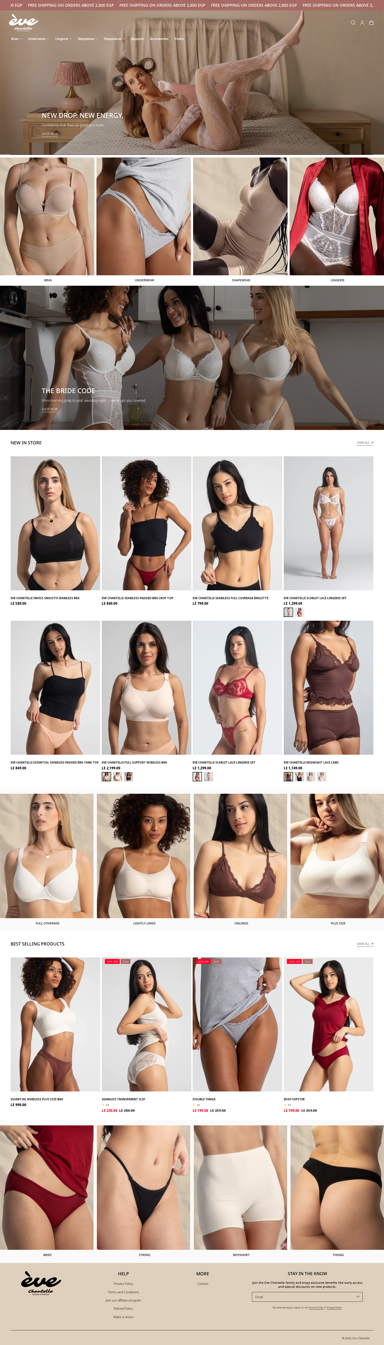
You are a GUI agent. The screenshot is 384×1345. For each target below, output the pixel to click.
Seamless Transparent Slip (123, 1099)
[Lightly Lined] (143, 856)
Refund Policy (123, 1308)
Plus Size (338, 923)
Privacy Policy (123, 1283)
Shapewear (241, 280)
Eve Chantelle (361, 1338)
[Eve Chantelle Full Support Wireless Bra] (146, 686)
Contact (202, 1283)
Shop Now (50, 134)
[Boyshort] (240, 1187)
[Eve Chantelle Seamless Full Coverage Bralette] (237, 522)
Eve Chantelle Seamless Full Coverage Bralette (230, 598)
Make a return (124, 1316)
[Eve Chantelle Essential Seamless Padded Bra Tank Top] (55, 686)
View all (363, 443)
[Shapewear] (240, 216)
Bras (48, 280)
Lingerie (338, 280)
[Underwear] (143, 216)
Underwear (144, 280)
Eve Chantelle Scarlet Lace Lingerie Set (315, 598)
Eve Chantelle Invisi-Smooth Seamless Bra (45, 598)
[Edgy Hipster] (328, 1023)
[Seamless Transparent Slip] (146, 1023)
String (144, 1255)
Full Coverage (48, 923)
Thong (338, 1255)
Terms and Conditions (123, 1292)
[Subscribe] (357, 1296)
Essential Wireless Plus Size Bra (37, 1099)
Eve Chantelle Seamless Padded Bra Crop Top (137, 598)
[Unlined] (240, 856)
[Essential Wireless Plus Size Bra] (55, 1023)
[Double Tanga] (237, 1023)
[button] (353, 23)
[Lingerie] (337, 216)
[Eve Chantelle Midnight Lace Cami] (328, 686)
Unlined (241, 923)
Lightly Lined (144, 923)
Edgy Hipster (294, 1099)
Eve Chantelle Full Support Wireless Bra (134, 762)
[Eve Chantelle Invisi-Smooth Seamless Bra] (55, 522)
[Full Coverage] (47, 856)
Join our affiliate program (123, 1300)
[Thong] (337, 1187)
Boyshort (241, 1255)
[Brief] (47, 1187)
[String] (143, 1187)
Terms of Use (316, 1307)
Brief (47, 1255)
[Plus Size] (337, 856)
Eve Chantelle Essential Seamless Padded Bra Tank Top (55, 762)
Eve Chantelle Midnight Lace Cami (311, 762)
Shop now (50, 409)
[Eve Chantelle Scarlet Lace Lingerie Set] (328, 522)
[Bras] (47, 216)
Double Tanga (204, 1099)
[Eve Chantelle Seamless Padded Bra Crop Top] (146, 522)
